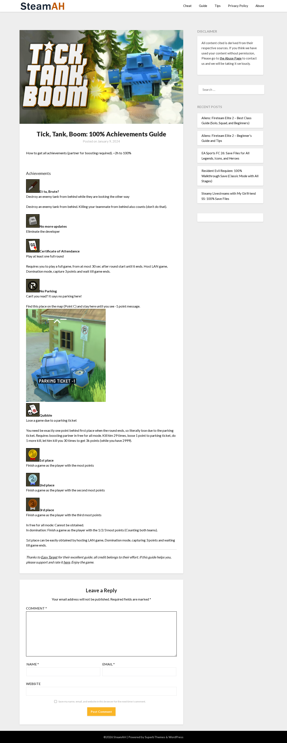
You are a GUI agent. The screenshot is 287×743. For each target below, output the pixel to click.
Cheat (187, 6)
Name (32, 664)
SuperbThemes (155, 737)
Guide (203, 6)
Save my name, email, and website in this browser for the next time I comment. (102, 701)
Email (108, 664)
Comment (36, 608)
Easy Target (49, 557)
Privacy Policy (238, 6)
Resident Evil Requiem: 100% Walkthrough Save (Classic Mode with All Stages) (229, 176)
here (66, 562)
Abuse (259, 6)
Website (33, 684)
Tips (218, 6)
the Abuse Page (231, 58)
